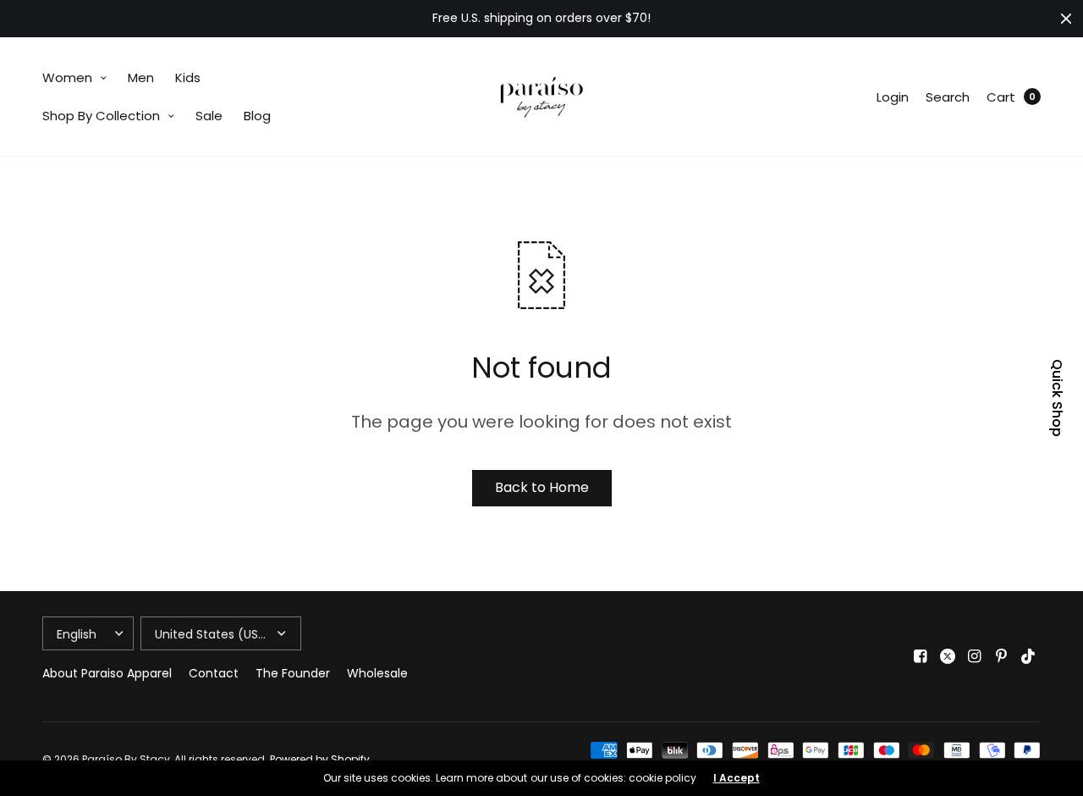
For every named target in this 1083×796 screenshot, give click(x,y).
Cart (1001, 97)
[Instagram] (974, 656)
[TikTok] (1028, 656)
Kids (188, 77)
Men (141, 77)
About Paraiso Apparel (107, 673)
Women (67, 77)
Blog (257, 115)
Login (893, 97)
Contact (214, 673)
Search (948, 97)
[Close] (1066, 19)
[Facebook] (920, 656)
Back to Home (542, 487)
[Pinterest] (1001, 656)
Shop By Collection (101, 115)
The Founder (293, 673)
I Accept (736, 778)
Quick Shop (1057, 398)
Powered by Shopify (320, 759)
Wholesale (377, 673)
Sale (209, 115)
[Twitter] (947, 656)
